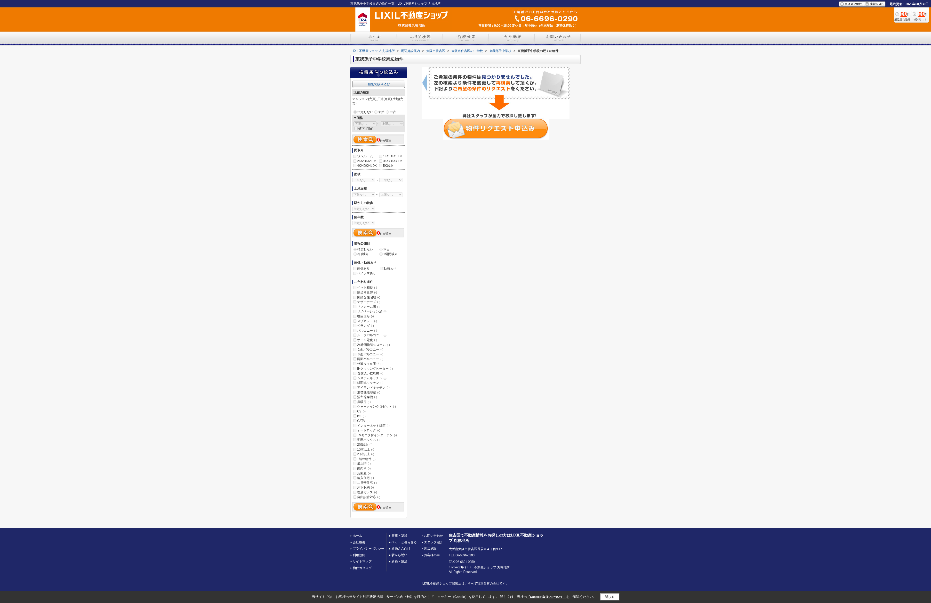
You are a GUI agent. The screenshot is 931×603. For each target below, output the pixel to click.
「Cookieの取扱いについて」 (546, 597)
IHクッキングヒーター (375, 368)
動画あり (390, 268)
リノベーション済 (371, 311)
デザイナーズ (368, 302)
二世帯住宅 (367, 483)
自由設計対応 (368, 497)
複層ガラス (367, 492)
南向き (364, 468)
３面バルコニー (370, 354)
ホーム (357, 535)
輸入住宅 (365, 478)
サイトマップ (362, 561)
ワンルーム (365, 156)
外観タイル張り (370, 364)
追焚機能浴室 (368, 392)
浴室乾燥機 (367, 397)
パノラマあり (366, 273)
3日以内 (363, 254)
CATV (363, 421)
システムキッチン (371, 378)
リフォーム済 (368, 307)
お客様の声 (432, 555)
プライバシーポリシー (368, 548)
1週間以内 (390, 254)
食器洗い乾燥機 (370, 373)
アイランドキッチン (373, 387)
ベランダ (365, 325)
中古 (393, 112)
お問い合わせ (433, 535)
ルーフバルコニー (371, 335)
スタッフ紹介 (433, 542)
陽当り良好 (367, 292)
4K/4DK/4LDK (367, 166)
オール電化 (367, 340)
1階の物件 (366, 459)
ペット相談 (367, 287)
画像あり (363, 268)
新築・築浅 (399, 535)
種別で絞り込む (379, 84)
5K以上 (388, 166)
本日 (386, 249)
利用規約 (359, 555)
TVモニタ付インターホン (377, 435)
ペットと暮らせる (404, 542)
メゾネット (367, 321)
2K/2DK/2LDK (367, 161)
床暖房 (364, 402)
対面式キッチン (370, 383)
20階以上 (365, 454)
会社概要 (359, 542)
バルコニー (367, 330)
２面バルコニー (370, 349)
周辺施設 (430, 548)
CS (361, 411)
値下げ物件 (366, 128)
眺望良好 (365, 316)
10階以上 (365, 449)
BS (361, 416)
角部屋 (364, 473)
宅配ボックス (368, 440)
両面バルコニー (370, 359)
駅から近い (399, 555)
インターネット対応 (373, 425)
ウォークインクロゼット (376, 406)
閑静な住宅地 (368, 297)
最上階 (364, 463)
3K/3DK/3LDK (393, 161)
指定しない (365, 112)
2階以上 (364, 444)
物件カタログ (362, 568)
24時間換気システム (373, 345)
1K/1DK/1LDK (393, 156)
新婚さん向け (401, 548)
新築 (381, 112)
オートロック (368, 430)
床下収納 (365, 487)
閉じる (609, 597)
